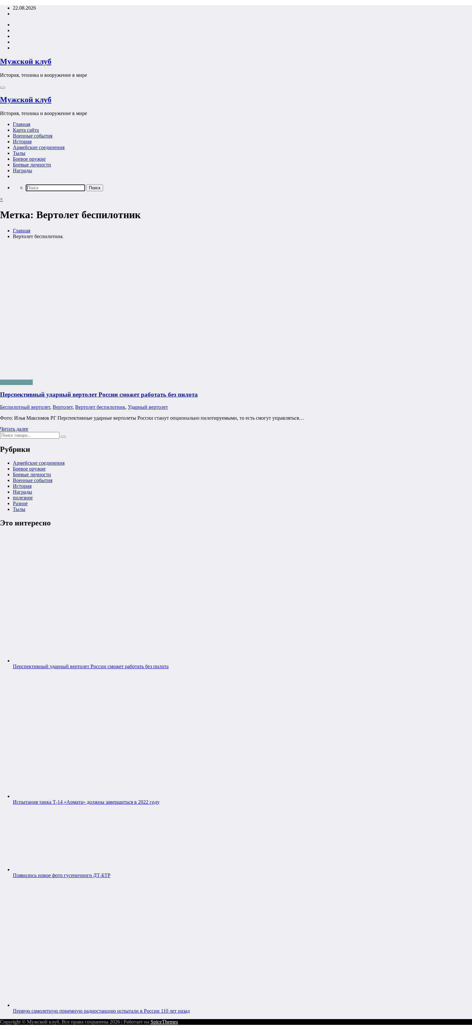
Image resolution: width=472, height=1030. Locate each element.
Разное (20, 503)
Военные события (32, 136)
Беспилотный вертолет (25, 407)
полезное (23, 497)
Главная (21, 124)
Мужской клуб (25, 61)
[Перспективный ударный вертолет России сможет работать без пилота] (236, 309)
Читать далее (14, 429)
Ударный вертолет (148, 407)
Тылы (19, 153)
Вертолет (63, 407)
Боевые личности (32, 164)
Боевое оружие (29, 159)
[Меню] (2, 88)
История (22, 141)
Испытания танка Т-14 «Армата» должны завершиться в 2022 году (86, 802)
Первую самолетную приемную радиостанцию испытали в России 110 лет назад (101, 1011)
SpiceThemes (164, 1022)
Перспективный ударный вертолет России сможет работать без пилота (99, 394)
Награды (22, 170)
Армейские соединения (39, 147)
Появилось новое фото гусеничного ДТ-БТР (61, 875)
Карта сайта (26, 130)
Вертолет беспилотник (100, 407)
